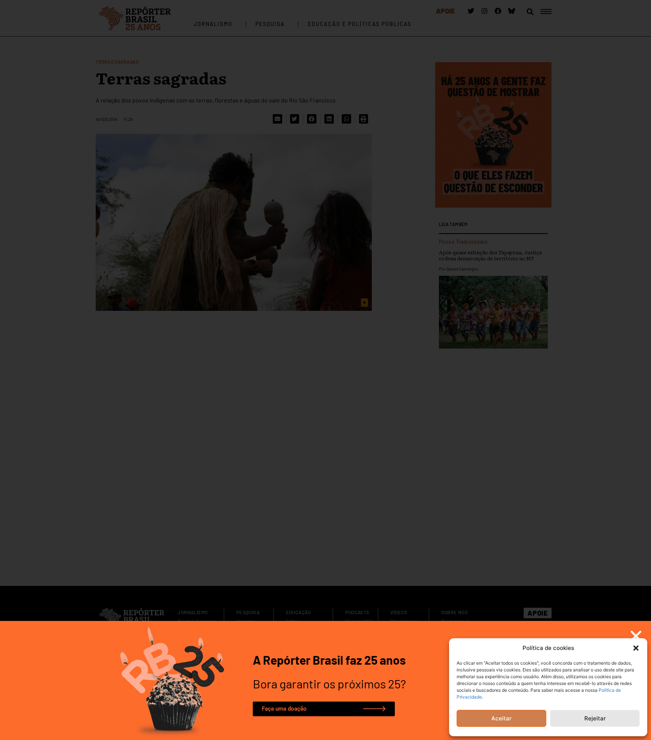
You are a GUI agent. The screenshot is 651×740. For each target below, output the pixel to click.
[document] (325, 370)
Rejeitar (595, 718)
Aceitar (501, 718)
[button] (636, 648)
